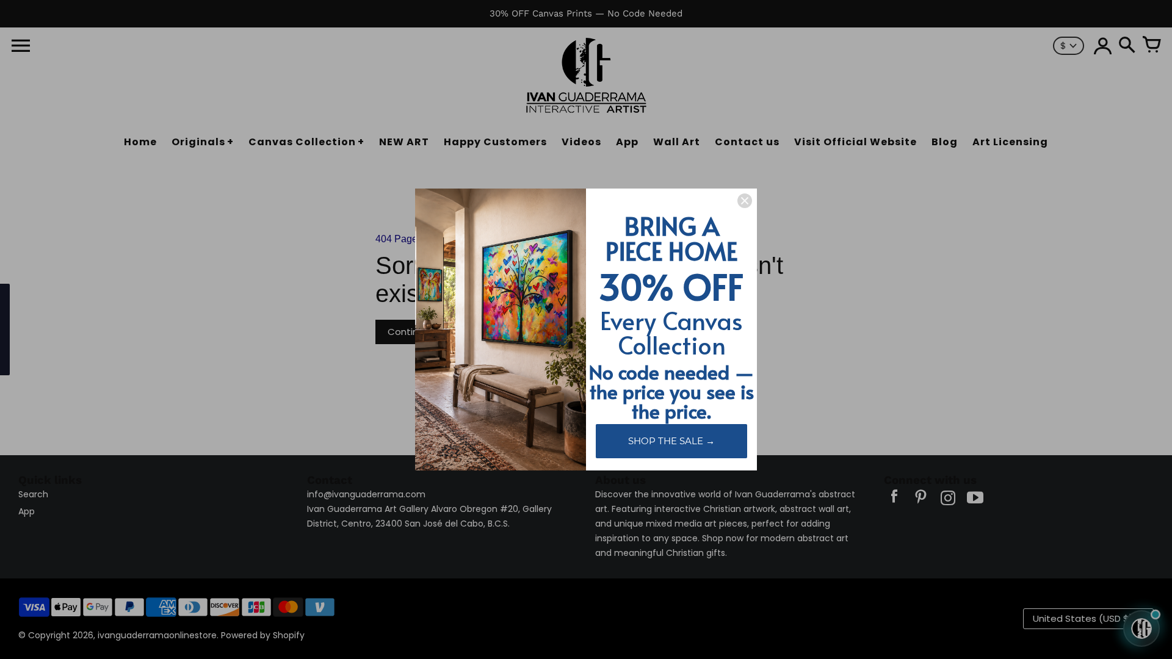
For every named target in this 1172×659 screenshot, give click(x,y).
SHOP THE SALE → (671, 441)
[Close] (744, 200)
